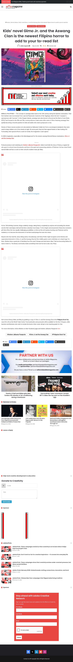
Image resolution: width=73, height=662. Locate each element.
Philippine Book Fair (59, 334)
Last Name (19, 614)
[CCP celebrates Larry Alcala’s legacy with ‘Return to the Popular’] (36, 411)
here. (58, 328)
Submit (19, 637)
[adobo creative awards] (36, 96)
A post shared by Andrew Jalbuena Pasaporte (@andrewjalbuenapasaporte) (30, 219)
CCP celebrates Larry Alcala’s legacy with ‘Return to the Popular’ (35, 420)
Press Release (41, 26)
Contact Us (26, 658)
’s (32, 145)
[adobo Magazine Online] (14, 7)
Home (8, 22)
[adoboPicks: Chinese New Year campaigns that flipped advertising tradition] (6, 580)
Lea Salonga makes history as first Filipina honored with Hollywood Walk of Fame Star (11, 420)
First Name (19, 607)
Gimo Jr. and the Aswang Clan (39, 334)
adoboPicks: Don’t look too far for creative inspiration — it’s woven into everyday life (40, 554)
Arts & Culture (14, 22)
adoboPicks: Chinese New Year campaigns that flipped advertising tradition (37, 578)
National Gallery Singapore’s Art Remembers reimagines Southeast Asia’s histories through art (60, 421)
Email (18, 621)
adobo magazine (24, 46)
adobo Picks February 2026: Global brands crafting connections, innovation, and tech (40, 570)
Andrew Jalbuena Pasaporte (17, 334)
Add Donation (6, 501)
